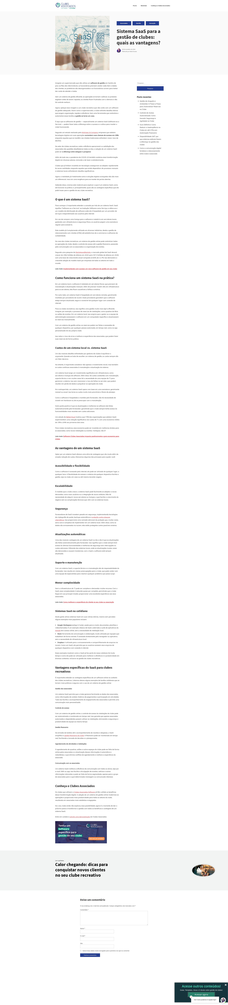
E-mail (82, 936)
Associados (124, 23)
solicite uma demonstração (80, 817)
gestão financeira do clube (74, 736)
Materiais (144, 5)
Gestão (138, 23)
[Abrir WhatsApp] (4, 1000)
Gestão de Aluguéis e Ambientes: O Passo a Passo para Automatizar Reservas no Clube (150, 105)
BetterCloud (70, 417)
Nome (82, 928)
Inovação (152, 23)
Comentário (84, 910)
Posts (135, 5)
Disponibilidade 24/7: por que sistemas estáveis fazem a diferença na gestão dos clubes (150, 140)
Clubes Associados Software (84, 792)
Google (57, 630)
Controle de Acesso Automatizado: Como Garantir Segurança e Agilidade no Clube (148, 117)
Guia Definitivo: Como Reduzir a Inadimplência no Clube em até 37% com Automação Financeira (150, 129)
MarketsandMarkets (83, 252)
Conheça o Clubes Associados (160, 5)
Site (81, 943)
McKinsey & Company (90, 132)
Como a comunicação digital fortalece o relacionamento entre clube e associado (150, 151)
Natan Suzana (133, 51)
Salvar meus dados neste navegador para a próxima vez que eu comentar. (106, 951)
